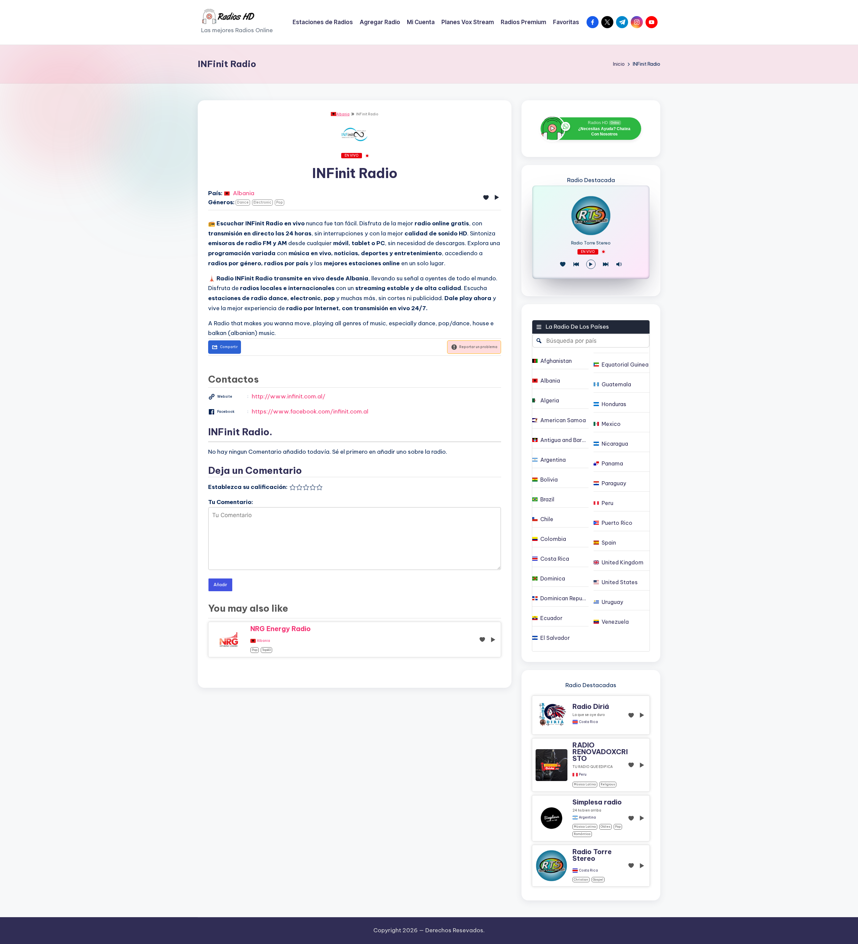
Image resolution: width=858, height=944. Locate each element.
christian (581, 879)
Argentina (587, 817)
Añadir (220, 584)
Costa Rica (588, 722)
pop (279, 202)
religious (608, 784)
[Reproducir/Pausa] (591, 264)
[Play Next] (605, 264)
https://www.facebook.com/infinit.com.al (310, 411)
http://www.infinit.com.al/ (288, 396)
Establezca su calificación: (248, 487)
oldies (605, 826)
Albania (343, 114)
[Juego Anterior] (576, 264)
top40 (266, 650)
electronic (262, 202)
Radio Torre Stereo (591, 243)
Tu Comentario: (230, 502)
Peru (583, 774)
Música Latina (585, 784)
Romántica (582, 834)
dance (243, 202)
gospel (598, 879)
